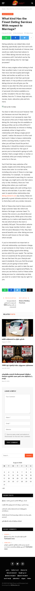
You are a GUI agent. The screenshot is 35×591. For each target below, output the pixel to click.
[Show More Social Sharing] (31, 38)
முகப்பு (7, 570)
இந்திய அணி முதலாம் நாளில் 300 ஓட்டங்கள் (14, 500)
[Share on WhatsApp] (6, 38)
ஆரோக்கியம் (16, 578)
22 (26, 478)
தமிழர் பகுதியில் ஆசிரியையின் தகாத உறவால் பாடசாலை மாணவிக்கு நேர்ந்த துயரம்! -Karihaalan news (18, 547)
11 (8, 475)
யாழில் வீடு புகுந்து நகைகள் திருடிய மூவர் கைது (15, 505)
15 (26, 475)
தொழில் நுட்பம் (22, 573)
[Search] (32, 3)
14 (22, 475)
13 (17, 475)
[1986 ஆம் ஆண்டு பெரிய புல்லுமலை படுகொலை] (17, 354)
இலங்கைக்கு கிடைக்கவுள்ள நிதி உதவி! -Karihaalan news (15, 537)
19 (13, 478)
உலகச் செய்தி (7, 578)
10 (4, 475)
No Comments (19, 33)
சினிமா (29, 578)
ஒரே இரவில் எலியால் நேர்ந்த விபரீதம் (12, 521)
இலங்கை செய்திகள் (10, 575)
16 (31, 475)
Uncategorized (8, 14)
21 (22, 478)
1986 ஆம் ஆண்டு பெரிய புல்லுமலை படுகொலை (17, 365)
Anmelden (7, 542)
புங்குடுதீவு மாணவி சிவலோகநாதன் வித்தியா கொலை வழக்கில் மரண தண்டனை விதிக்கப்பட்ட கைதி (17, 376)
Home (3, 9)
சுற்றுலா (23, 578)
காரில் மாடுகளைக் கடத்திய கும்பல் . (13, 339)
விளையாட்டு (24, 570)
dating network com (9, 196)
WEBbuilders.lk (15, 585)
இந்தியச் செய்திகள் (23, 575)
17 (4, 478)
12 (13, 475)
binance (6, 534)
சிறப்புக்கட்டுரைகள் (12, 573)
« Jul (3, 488)
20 (17, 478)
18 (9, 478)
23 (31, 478)
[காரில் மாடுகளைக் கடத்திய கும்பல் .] (17, 328)
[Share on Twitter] (15, 38)
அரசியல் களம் (15, 570)
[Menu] (3, 3)
